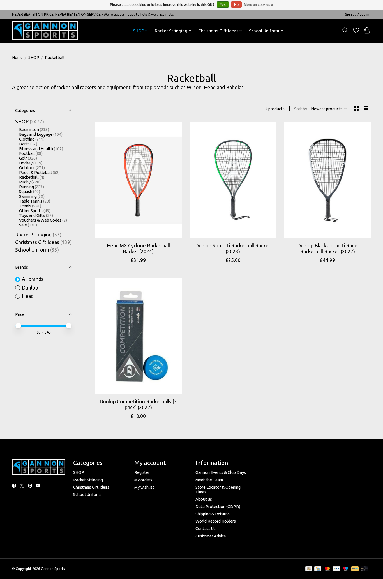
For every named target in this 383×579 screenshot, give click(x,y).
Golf (23, 158)
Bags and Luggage (35, 134)
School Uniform (32, 249)
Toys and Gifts (32, 215)
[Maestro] (345, 568)
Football (27, 153)
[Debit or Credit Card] (364, 568)
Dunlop (30, 287)
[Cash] (308, 568)
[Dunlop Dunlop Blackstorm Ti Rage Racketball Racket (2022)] (327, 180)
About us (203, 499)
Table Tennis (30, 201)
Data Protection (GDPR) (217, 506)
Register (142, 472)
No (236, 5)
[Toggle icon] (345, 31)
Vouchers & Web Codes (40, 220)
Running (26, 186)
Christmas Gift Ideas (37, 242)
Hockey (26, 162)
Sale (23, 224)
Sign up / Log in (357, 14)
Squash (25, 191)
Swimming (28, 196)
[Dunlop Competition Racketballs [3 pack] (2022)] (138, 336)
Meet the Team (209, 479)
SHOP (33, 57)
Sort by (300, 108)
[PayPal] (355, 568)
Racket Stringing (33, 234)
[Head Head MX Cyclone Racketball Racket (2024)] (138, 180)
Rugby (25, 182)
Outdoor (27, 167)
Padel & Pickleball (35, 172)
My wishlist (144, 487)
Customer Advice (210, 536)
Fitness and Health (36, 148)
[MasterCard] (327, 568)
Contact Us (205, 528)
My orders (143, 479)
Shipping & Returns (212, 513)
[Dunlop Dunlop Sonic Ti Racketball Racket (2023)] (233, 180)
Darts (24, 143)
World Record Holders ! (216, 521)
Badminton (29, 129)
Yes (223, 5)
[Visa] (336, 568)
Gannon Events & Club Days (220, 472)
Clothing (26, 139)
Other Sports (31, 210)
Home (17, 57)
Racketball (29, 177)
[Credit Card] (317, 568)
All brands (32, 279)
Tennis (25, 205)
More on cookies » (258, 5)
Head (28, 296)
